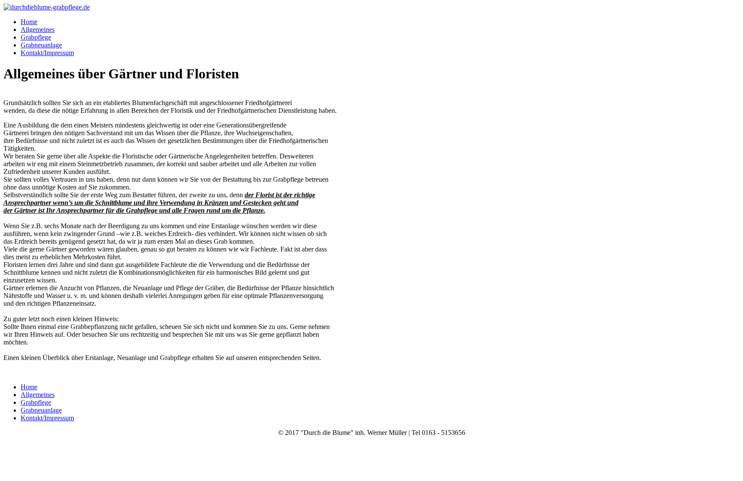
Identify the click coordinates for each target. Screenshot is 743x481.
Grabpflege (36, 37)
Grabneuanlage (41, 45)
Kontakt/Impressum (47, 52)
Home (29, 21)
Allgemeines (38, 29)
